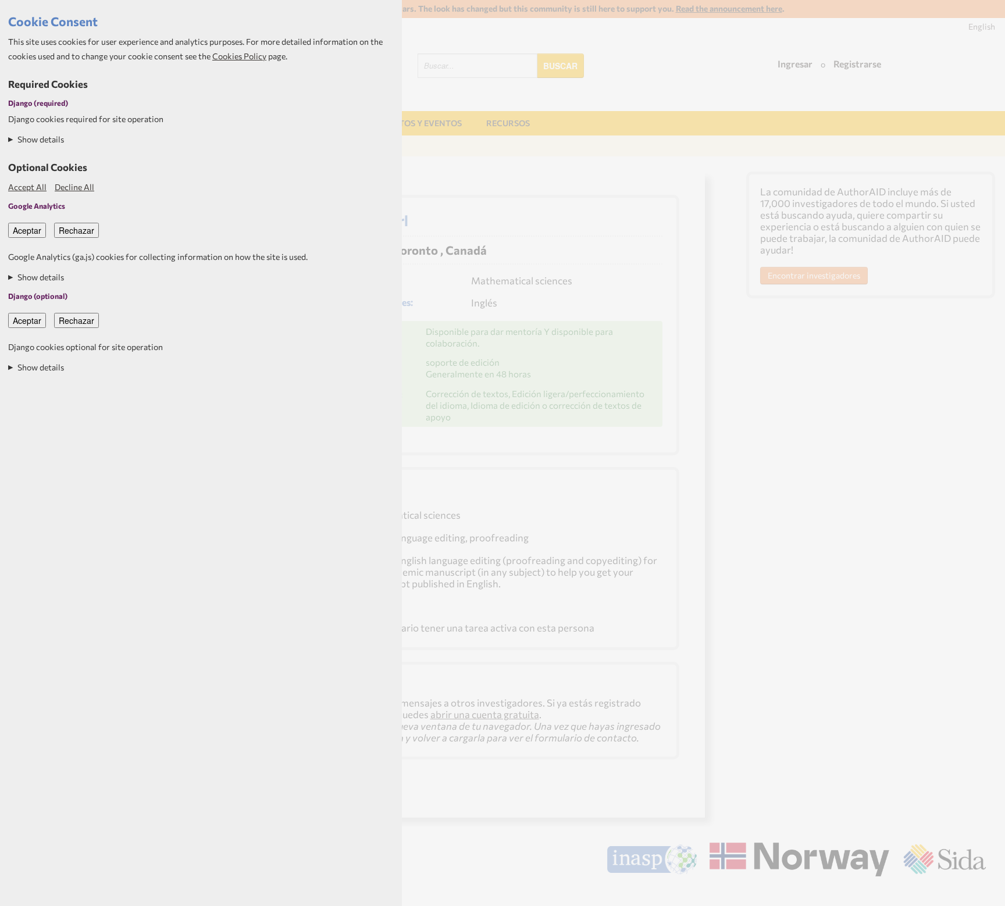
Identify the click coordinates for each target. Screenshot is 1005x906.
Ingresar (795, 63)
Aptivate (975, 892)
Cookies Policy (239, 56)
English (981, 26)
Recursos (508, 123)
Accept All (27, 187)
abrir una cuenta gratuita (484, 714)
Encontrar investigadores (814, 275)
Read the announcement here (729, 8)
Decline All (74, 187)
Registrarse (857, 63)
